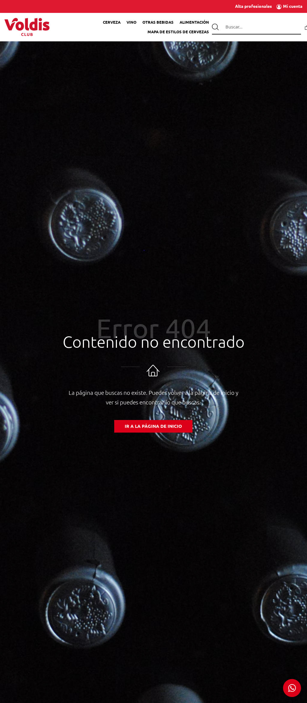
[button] (292, 688)
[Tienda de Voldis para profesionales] (26, 27)
